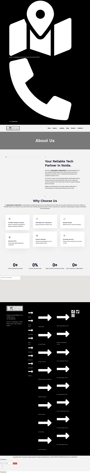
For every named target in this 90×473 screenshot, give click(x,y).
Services (55, 128)
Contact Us (80, 128)
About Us (73, 128)
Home (49, 128)
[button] (55, 128)
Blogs (67, 128)
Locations (61, 128)
